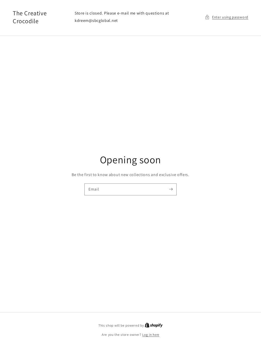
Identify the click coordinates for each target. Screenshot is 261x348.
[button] (226, 17)
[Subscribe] (170, 189)
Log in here (150, 334)
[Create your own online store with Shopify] (154, 325)
